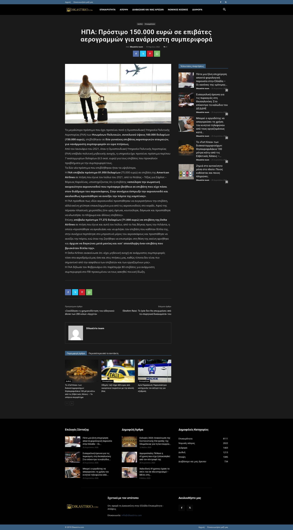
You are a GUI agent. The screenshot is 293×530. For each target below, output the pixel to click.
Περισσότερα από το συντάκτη (103, 353)
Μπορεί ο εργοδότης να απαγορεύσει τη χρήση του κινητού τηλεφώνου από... (96, 471)
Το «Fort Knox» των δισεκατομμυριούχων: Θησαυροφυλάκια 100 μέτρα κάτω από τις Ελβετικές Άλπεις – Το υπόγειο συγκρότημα (80, 391)
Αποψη (124, 9)
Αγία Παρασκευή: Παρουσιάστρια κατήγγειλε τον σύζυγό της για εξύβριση (152, 388)
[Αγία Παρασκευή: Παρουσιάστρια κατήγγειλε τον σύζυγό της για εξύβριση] (154, 371)
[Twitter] (225, 2)
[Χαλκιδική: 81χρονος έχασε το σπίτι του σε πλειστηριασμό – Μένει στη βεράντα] (129, 472)
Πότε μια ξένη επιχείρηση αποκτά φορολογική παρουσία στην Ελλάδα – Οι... (97, 441)
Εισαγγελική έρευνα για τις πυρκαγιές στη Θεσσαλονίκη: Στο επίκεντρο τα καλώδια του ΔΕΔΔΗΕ (212, 101)
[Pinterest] (150, 54)
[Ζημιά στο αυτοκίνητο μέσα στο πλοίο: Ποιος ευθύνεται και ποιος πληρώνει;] (186, 171)
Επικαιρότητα (150, 24)
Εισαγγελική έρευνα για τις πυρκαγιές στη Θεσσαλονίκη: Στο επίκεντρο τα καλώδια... (97, 456)
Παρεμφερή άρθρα (76, 353)
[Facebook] (220, 2)
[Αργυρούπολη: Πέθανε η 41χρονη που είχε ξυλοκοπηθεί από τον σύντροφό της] (129, 457)
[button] (224, 9)
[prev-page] (67, 403)
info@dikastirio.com (131, 515)
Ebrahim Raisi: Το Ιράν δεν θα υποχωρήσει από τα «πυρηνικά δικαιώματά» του (147, 312)
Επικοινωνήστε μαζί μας (83, 2)
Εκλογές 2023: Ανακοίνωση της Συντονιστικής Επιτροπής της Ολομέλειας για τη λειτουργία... (155, 441)
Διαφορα (197, 9)
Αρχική (68, 2)
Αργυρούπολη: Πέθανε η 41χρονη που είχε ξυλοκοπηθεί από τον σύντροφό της (154, 456)
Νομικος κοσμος (178, 9)
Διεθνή (140, 24)
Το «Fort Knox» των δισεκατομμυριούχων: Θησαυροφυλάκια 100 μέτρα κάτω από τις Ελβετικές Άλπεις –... (209, 149)
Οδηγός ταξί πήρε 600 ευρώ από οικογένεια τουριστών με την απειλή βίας (117, 388)
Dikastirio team (136, 47)
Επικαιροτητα (108, 9)
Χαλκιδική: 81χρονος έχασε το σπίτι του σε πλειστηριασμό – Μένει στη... (154, 471)
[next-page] (72, 403)
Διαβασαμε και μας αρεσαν (148, 9)
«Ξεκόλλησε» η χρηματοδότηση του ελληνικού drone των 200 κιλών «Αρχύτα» (89, 312)
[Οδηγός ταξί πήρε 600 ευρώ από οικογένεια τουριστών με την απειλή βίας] (118, 371)
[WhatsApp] (157, 54)
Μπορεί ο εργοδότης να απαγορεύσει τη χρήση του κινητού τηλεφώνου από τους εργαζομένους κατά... (210, 125)
